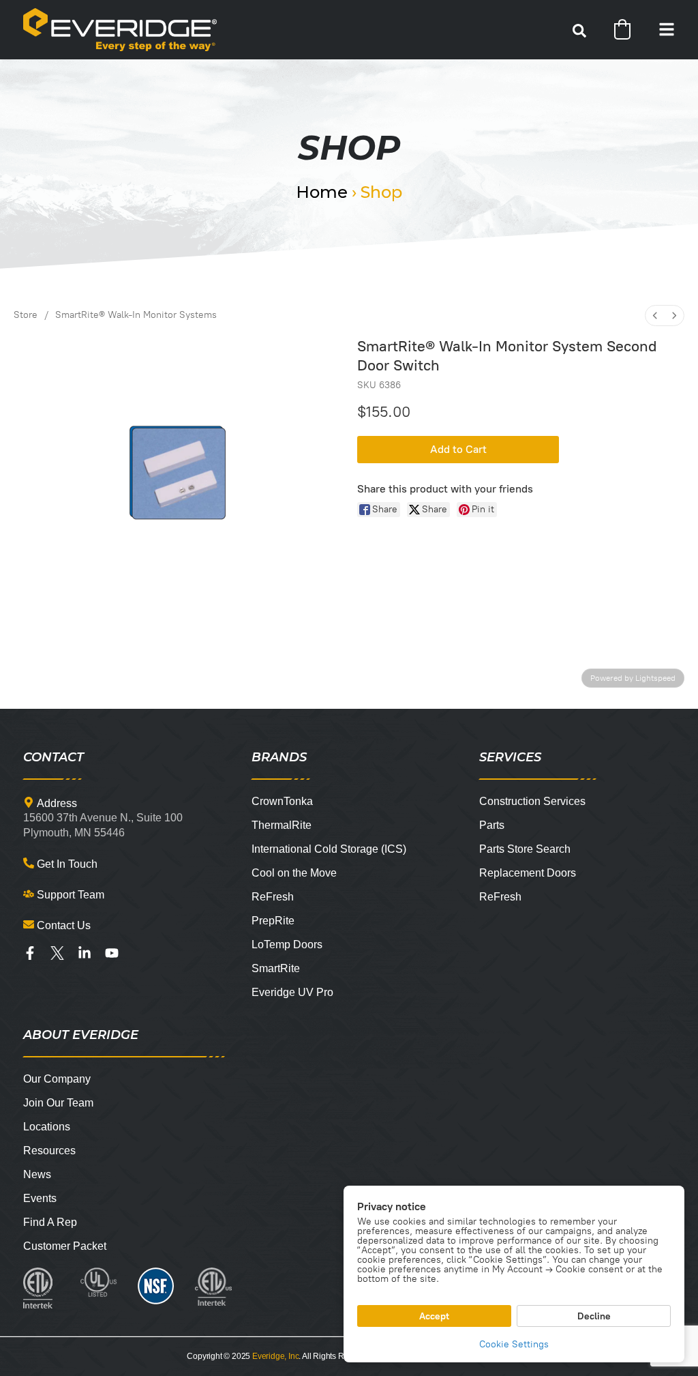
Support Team (70, 895)
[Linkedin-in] (84, 953)
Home (322, 192)
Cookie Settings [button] (514, 1344)
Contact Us (64, 925)
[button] (579, 31)
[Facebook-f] (30, 953)
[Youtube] (112, 953)
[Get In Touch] (28, 863)
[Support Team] (28, 893)
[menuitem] (655, 315)
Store (25, 315)
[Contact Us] (28, 924)
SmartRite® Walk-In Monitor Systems (136, 315)
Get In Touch (67, 864)
